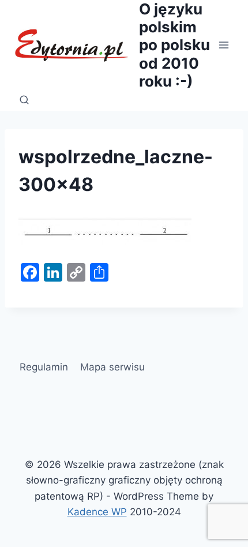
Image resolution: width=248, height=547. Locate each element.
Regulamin (44, 367)
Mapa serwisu (112, 367)
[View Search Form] (24, 100)
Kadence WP (97, 512)
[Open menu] (223, 45)
